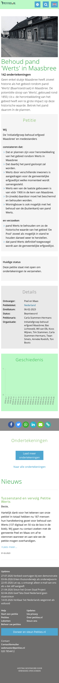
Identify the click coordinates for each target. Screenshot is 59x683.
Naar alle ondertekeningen (29, 466)
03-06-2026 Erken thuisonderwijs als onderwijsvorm (29, 579)
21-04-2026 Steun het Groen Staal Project (23, 589)
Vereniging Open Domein (29, 671)
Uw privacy (32, 613)
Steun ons (32, 620)
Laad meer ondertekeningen (29, 455)
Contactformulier (10, 644)
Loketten (6, 620)
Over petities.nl (35, 617)
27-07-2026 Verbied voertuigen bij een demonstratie (29, 575)
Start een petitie (9, 613)
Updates (31, 610)
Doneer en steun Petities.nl (29, 632)
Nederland (30, 305)
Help (3, 610)
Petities (5, 617)
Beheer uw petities (11, 624)
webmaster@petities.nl (13, 647)
